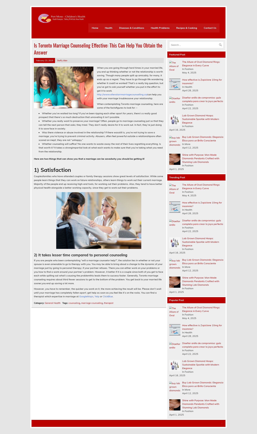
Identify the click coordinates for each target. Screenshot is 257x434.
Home (95, 27)
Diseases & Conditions (131, 27)
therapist (108, 303)
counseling (74, 303)
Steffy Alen (62, 60)
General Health (53, 303)
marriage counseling (92, 303)
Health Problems (160, 27)
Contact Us (210, 27)
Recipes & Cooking (186, 27)
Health (108, 27)
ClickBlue (108, 296)
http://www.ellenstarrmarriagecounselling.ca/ (122, 94)
